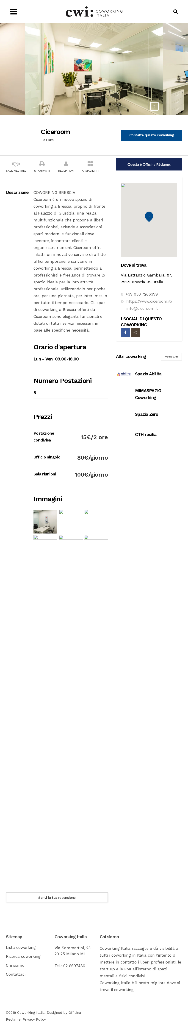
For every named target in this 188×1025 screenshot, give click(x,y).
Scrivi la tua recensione (57, 898)
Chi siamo (15, 965)
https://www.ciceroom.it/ (149, 301)
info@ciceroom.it (142, 308)
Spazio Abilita (148, 374)
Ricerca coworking (23, 956)
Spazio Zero (146, 414)
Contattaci (15, 974)
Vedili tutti (171, 356)
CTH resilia (146, 434)
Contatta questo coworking (151, 135)
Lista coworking (21, 947)
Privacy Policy (34, 1019)
